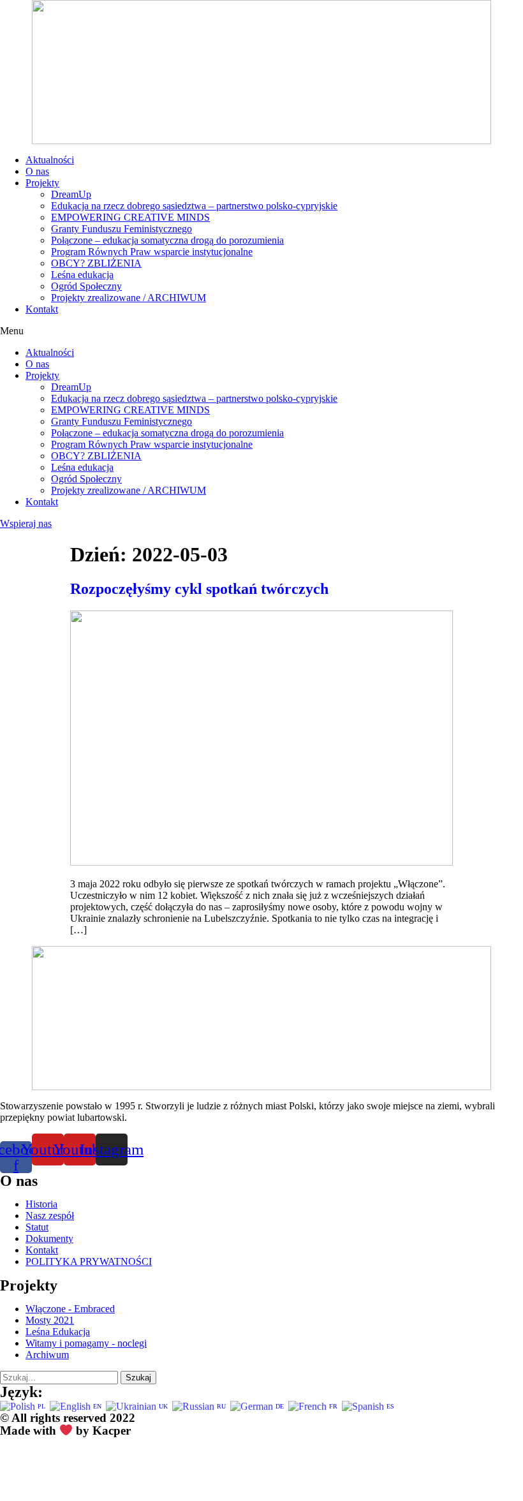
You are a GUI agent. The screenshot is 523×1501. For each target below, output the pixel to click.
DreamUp (71, 194)
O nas (37, 171)
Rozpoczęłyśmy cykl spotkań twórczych (199, 588)
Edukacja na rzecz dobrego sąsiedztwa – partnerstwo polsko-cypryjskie (194, 205)
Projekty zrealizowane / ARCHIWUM (128, 297)
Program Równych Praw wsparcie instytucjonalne (152, 251)
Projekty (42, 182)
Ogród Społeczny (86, 286)
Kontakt (42, 309)
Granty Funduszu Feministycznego (121, 228)
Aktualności (50, 159)
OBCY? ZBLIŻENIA (96, 263)
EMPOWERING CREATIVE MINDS (130, 217)
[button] (261, 331)
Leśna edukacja (82, 274)
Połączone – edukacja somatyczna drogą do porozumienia (167, 240)
